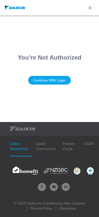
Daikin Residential (19, 146)
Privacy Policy (41, 208)
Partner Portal (69, 146)
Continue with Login (49, 80)
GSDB (89, 144)
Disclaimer (68, 208)
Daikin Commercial (45, 146)
